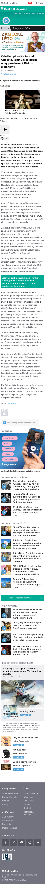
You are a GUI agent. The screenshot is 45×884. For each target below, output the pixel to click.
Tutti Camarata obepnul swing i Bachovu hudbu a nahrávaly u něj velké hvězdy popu (28, 637)
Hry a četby (9, 438)
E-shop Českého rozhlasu (17, 663)
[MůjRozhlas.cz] (5, 86)
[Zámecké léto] (22, 41)
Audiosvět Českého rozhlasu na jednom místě (20, 471)
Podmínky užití (31, 875)
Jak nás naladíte (31, 793)
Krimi (6, 443)
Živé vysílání (9, 459)
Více (29, 28)
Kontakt (27, 808)
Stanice (5, 801)
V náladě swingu (8, 74)
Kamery (40, 14)
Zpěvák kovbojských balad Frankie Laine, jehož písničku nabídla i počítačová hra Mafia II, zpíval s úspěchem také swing (20, 282)
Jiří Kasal (12, 403)
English (5, 877)
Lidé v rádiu (29, 801)
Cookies (5, 875)
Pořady (7, 454)
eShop (5, 804)
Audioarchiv (29, 14)
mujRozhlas (6, 431)
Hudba (5, 28)
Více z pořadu (10, 606)
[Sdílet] (6, 138)
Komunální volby (10, 797)
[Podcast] (2, 138)
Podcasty (6, 824)
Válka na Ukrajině (10, 793)
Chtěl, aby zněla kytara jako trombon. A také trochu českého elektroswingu (27, 625)
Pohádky (7, 449)
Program (17, 14)
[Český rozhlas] (9, 3)
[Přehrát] (5, 129)
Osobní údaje (16, 875)
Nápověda (28, 797)
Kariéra (27, 804)
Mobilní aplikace (9, 828)
